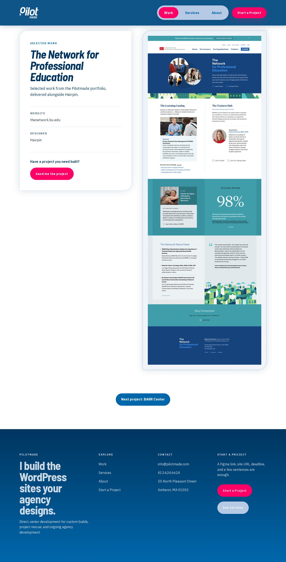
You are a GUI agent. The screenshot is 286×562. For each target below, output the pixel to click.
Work (168, 13)
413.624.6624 (169, 473)
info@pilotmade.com (173, 464)
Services (192, 13)
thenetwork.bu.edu (45, 120)
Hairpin (36, 140)
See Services (233, 507)
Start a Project (249, 13)
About (217, 13)
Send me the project (52, 174)
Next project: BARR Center (143, 399)
